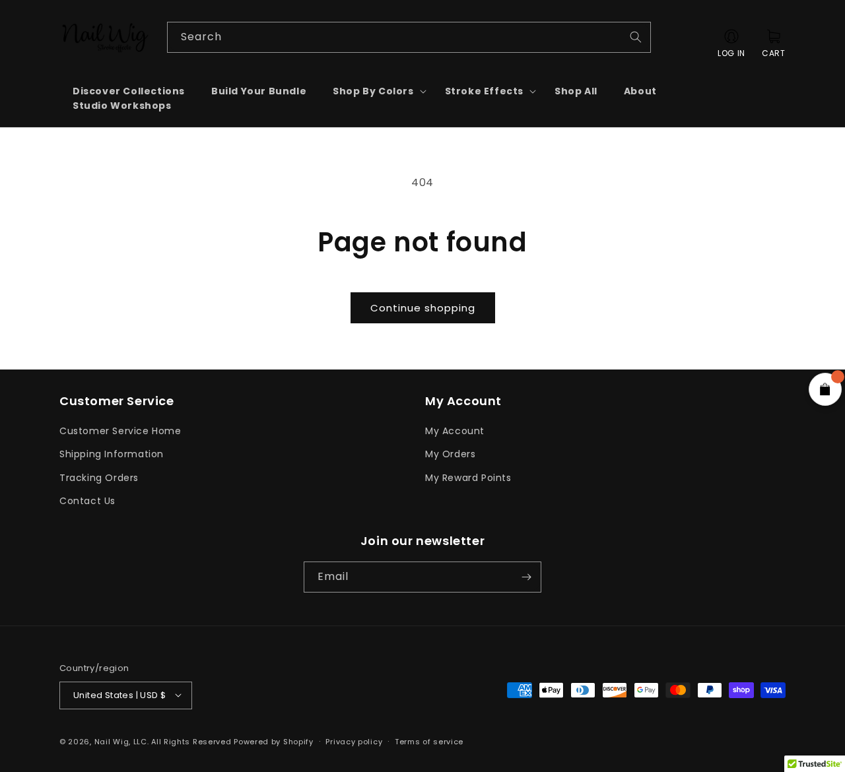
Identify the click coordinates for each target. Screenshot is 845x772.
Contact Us (87, 500)
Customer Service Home (120, 431)
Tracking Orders (99, 477)
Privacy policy (353, 741)
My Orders (450, 454)
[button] (375, 91)
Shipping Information (111, 454)
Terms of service (429, 741)
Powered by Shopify (274, 741)
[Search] (635, 36)
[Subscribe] (526, 577)
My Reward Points (468, 477)
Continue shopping (422, 308)
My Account (455, 431)
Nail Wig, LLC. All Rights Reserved (163, 741)
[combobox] (409, 37)
